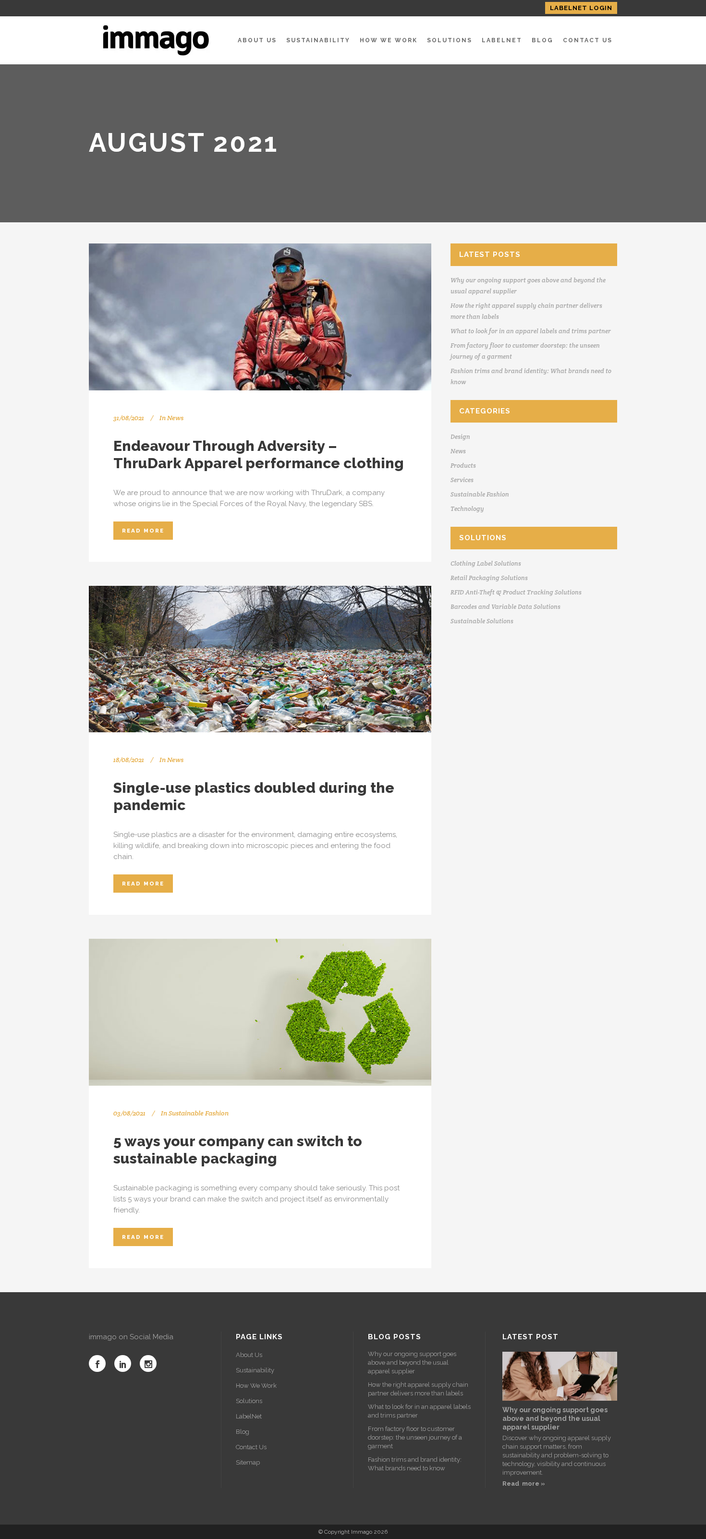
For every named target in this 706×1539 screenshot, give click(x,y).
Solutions (249, 1401)
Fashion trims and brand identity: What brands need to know (415, 1464)
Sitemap (248, 1462)
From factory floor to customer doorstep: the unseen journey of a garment (415, 1437)
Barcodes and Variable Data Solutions (505, 607)
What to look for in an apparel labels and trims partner (530, 331)
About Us (249, 1354)
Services (462, 480)
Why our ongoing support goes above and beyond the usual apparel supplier (412, 1362)
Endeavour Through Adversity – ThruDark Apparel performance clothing (258, 454)
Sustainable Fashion (199, 1113)
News (175, 417)
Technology (467, 509)
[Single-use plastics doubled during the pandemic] (260, 659)
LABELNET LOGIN (581, 8)
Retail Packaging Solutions (489, 578)
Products (463, 465)
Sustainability (255, 1370)
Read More (143, 530)
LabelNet (249, 1416)
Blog (242, 1431)
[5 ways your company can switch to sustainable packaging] (260, 1012)
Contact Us (251, 1447)
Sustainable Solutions (481, 621)
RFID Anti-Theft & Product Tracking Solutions (516, 592)
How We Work (256, 1385)
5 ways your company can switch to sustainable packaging (237, 1150)
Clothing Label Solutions (485, 563)
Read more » (523, 1483)
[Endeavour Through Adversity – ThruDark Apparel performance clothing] (260, 316)
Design (460, 437)
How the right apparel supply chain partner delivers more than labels (418, 1389)
